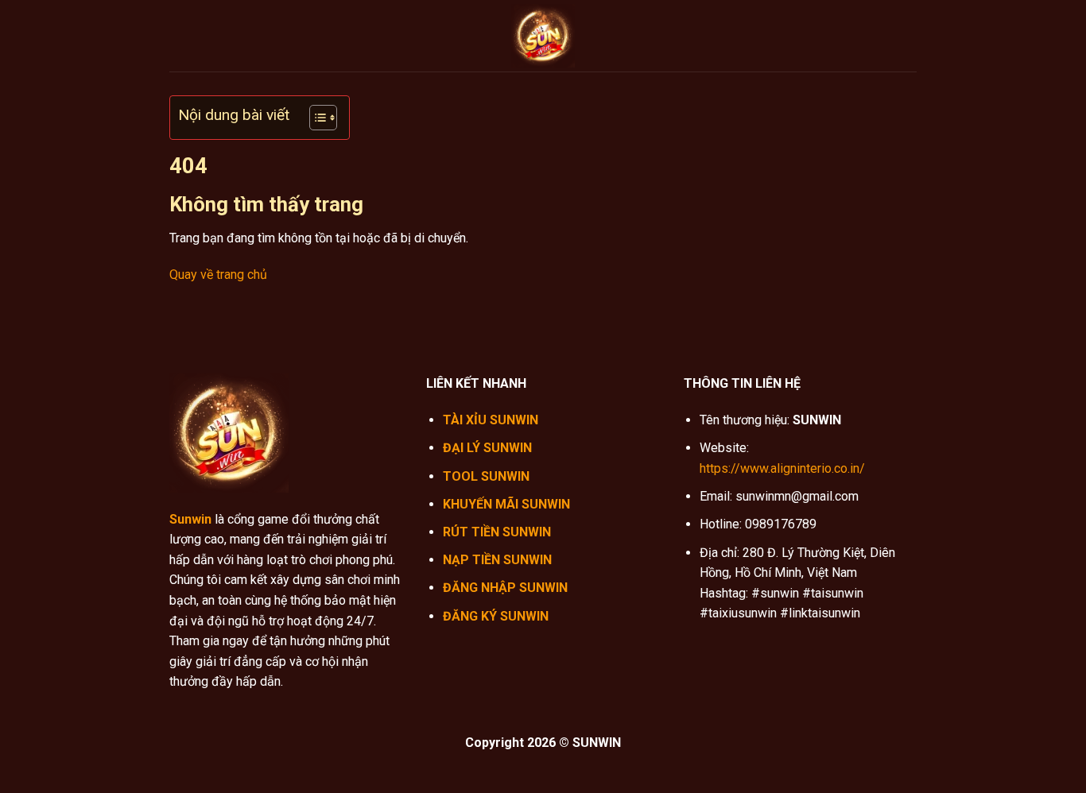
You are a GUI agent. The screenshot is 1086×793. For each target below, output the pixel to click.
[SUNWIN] (543, 36)
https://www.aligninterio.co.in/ (782, 468)
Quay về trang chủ (218, 274)
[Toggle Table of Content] (315, 117)
